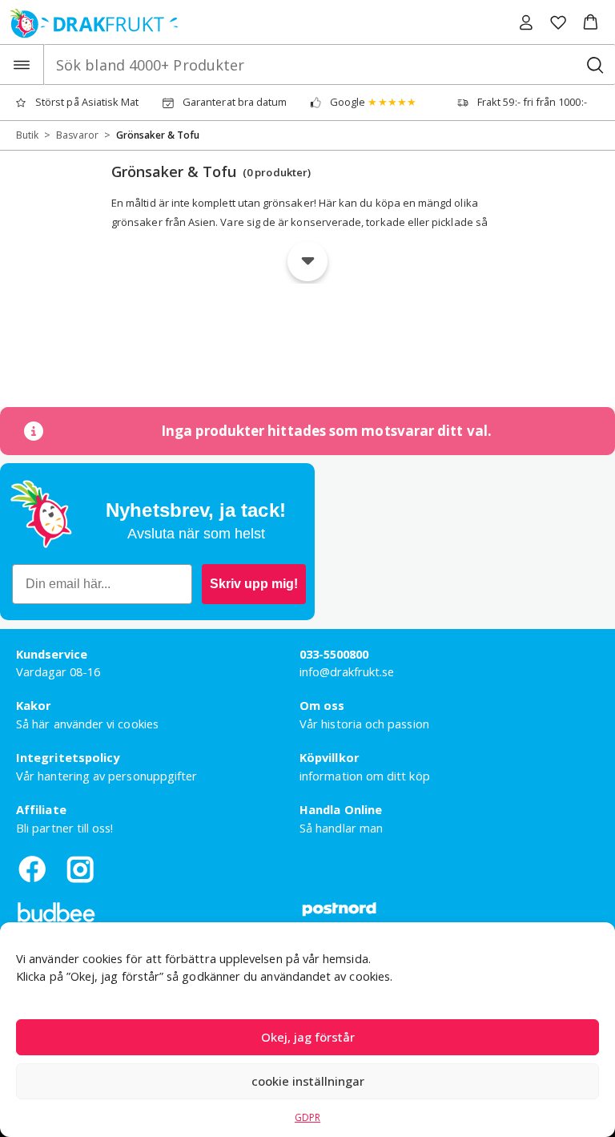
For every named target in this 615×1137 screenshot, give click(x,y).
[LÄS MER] (307, 261)
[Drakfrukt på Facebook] (32, 869)
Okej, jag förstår (308, 1037)
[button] (590, 22)
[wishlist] (558, 22)
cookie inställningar (307, 1081)
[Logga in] (526, 22)
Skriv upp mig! (254, 584)
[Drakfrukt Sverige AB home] (89, 22)
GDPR (307, 1117)
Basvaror (77, 135)
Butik (27, 135)
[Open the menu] (22, 64)
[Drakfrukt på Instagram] (80, 869)
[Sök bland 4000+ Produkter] (594, 64)
